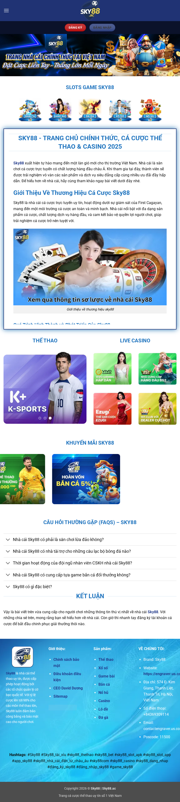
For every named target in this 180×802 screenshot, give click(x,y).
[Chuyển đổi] (8, 540)
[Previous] (11, 388)
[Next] (79, 388)
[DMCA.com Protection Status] (63, 707)
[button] (6, 10)
